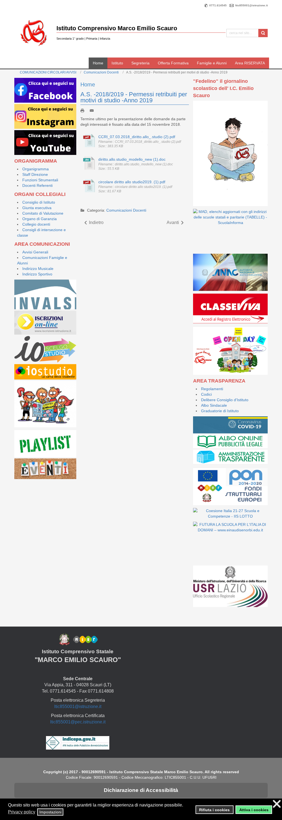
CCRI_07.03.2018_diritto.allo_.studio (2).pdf (136, 137)
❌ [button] (276, 804)
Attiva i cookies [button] (254, 810)
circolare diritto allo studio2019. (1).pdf (131, 182)
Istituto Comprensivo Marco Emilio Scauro (116, 28)
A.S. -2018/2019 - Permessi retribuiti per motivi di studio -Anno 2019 (133, 97)
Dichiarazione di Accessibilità (141, 790)
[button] (185, 806)
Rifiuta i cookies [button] (214, 810)
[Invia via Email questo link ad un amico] (93, 110)
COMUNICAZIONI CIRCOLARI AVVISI (48, 72)
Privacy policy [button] (21, 812)
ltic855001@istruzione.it (77, 706)
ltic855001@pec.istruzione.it (77, 722)
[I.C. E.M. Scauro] (33, 33)
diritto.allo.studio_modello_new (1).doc (132, 159)
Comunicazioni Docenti (101, 72)
